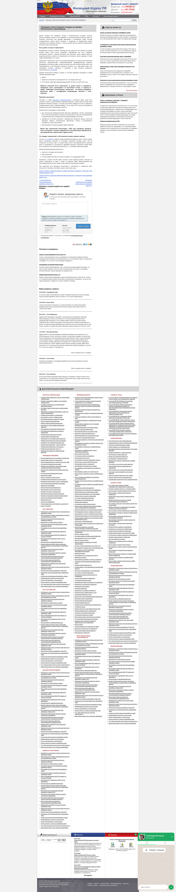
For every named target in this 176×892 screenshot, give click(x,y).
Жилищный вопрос (116, 883)
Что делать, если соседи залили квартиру (121, 464)
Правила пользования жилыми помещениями (54, 495)
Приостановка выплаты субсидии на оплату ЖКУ (55, 462)
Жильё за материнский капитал (84, 429)
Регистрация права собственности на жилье (88, 617)
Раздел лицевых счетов (82, 534)
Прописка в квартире (81, 588)
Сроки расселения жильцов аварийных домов (54, 576)
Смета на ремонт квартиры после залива (121, 475)
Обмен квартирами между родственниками (87, 494)
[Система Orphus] (53, 842)
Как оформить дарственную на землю (86, 466)
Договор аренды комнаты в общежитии (120, 527)
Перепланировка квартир (82, 602)
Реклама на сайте (92, 885)
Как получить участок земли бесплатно (86, 462)
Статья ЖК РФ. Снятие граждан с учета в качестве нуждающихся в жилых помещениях (122, 420)
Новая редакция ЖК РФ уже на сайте (85, 855)
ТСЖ (86, 16)
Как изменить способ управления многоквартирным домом (84, 550)
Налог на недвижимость (48, 502)
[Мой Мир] (91, 244)
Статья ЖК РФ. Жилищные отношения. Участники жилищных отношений (121, 401)
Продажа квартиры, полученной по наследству (54, 504)
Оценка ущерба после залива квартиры (120, 477)
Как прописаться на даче (82, 458)
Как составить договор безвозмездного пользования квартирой (120, 517)
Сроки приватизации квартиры (50, 436)
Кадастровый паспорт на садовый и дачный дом (55, 458)
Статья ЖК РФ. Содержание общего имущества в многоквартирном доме (120, 417)
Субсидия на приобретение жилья (85, 613)
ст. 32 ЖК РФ (49, 139)
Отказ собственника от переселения (51, 580)
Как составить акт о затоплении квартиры (121, 470)
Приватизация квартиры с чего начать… (52, 447)
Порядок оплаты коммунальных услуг (86, 592)
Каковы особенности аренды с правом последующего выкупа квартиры (120, 500)
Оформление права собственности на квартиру (89, 582)
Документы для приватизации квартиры (52, 442)
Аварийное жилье (80, 553)
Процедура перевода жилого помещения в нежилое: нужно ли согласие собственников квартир (87, 406)
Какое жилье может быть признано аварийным (54, 586)
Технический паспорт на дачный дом (51, 460)
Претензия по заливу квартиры (118, 454)
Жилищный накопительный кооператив (52, 493)
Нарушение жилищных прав (83, 594)
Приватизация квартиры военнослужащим (53, 440)
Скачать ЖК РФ (75, 16)
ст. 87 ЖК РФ (53, 70)
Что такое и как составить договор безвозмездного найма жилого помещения (121, 486)
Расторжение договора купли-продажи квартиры (89, 548)
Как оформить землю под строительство (86, 471)
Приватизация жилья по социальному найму (122, 533)
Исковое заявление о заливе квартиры (120, 452)
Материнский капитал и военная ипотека (87, 435)
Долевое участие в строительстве (51, 491)
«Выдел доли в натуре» (82, 540)
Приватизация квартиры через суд (51, 449)
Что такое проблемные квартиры (84, 498)
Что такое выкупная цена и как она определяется (55, 584)
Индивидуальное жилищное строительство (53, 479)
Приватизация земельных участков (51, 434)
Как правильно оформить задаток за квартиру (88, 559)
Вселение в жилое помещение (84, 598)
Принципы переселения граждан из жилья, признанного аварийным (53, 553)
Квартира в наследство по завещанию (86, 628)
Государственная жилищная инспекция (86, 619)
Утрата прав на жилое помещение (85, 578)
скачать (113, 846)
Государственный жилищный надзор (51, 473)
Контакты (96, 16)
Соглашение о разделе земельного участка (87, 460)
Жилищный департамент (82, 586)
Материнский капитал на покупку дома (86, 431)
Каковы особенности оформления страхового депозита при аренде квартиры (122, 507)
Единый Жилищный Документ (83, 600)
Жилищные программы (47, 485)
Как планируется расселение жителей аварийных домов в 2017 (52, 550)
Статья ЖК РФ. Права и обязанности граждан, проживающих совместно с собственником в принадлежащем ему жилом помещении (122, 407)
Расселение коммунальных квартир (85, 630)
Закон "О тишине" (46, 506)
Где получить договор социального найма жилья (123, 535)
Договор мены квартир (81, 502)
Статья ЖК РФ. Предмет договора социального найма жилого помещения (120, 430)
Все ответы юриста (132, 90)
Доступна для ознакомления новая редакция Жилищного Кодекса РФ (87, 867)
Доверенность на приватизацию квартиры (53, 438)
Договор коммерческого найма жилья (85, 611)
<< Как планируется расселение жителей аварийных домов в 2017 (46, 182)
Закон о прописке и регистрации (50, 477)
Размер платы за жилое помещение (85, 496)
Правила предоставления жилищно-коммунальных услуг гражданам (85, 621)
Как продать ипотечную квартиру (84, 488)
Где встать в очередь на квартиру (84, 456)
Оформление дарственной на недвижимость (88, 490)
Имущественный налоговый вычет (51, 487)
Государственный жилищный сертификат (53, 483)
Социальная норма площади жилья (85, 504)
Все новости (88, 875)
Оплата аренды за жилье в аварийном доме (54, 582)
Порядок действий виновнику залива (119, 445)
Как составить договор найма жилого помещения (123, 510)
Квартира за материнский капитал (85, 433)
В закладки (88, 1)
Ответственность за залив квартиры (119, 447)
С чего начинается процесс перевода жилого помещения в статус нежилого (88, 401)
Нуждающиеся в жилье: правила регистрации (88, 512)
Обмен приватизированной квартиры (52, 423)
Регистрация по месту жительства (51, 489)
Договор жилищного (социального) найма (87, 626)
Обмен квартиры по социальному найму (86, 492)
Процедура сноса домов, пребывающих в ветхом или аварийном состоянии (55, 516)
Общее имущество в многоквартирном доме (87, 609)
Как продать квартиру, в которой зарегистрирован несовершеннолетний (86, 527)
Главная (42, 16)
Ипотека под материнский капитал (85, 437)
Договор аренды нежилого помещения (120, 531)
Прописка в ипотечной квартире (84, 500)
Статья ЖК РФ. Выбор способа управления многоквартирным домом (123, 434)
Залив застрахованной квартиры (118, 456)
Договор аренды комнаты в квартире (119, 537)
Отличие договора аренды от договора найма (122, 489)
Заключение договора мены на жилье (52, 522)
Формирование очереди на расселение (52, 578)
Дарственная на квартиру (82, 632)
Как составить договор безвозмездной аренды (122, 491)
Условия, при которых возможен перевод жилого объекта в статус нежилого (89, 398)
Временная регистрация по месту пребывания (54, 481)
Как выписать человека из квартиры (85, 590)
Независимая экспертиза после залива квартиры (123, 479)
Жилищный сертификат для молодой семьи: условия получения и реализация (54, 467)
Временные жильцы (80, 557)
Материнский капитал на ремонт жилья (86, 427)
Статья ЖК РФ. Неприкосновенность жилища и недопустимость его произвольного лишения (123, 398)
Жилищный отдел (46, 500)
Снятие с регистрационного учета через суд (88, 546)
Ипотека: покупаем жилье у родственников (87, 570)
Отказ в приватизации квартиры (50, 421)
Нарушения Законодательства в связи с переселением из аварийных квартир (52, 557)
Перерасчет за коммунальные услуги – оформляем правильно (86, 451)
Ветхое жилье (79, 624)
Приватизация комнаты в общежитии (52, 415)
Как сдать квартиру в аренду (117, 539)
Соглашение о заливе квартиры (118, 458)
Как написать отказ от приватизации (51, 417)
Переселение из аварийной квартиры (52, 542)
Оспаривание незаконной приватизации (52, 429)
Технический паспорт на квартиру (84, 464)
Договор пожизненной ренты (83, 565)
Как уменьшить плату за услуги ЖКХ (85, 538)
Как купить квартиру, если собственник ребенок (88, 510)
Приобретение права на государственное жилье (89, 516)
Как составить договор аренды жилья (119, 544)
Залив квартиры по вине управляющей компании (123, 443)
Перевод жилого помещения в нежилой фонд (88, 605)
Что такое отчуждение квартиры (84, 573)
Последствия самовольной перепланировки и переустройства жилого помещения (88, 507)
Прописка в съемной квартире (83, 521)
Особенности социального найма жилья (120, 529)
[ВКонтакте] (84, 244)
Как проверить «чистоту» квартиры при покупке (88, 514)
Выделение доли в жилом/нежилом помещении (88, 596)
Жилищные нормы (46, 475)
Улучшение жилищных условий (84, 615)
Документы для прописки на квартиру (86, 584)
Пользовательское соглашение (108, 885)
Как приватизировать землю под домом (52, 419)
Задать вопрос (84, 226)
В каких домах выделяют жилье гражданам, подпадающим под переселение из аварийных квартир (54, 546)
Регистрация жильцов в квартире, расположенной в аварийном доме (51, 560)
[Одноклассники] (89, 244)
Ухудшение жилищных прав (83, 580)
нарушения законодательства (62, 100)
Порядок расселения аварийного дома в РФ (53, 570)
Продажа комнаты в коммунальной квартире (88, 536)
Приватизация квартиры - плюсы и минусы (53, 444)
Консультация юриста (111, 16)
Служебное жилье (80, 607)
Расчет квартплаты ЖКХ (82, 454)
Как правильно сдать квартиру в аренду (86, 555)
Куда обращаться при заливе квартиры (120, 441)
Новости (96, 883)
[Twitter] (86, 244)
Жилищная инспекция (57, 16)
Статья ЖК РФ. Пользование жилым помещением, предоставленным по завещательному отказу (120, 413)
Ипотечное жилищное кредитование (51, 498)
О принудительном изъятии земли (51, 464)
